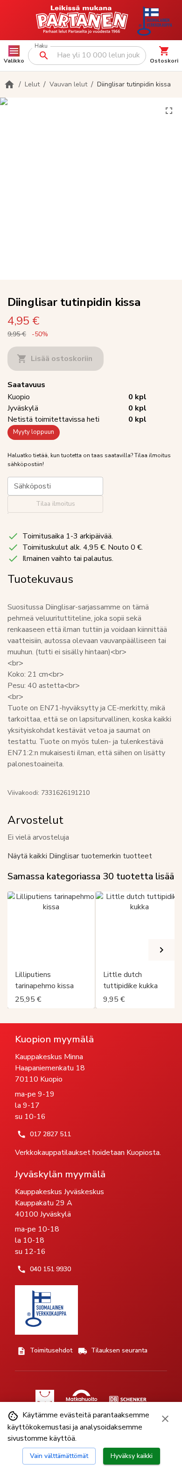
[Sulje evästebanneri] (165, 1418)
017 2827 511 (50, 1134)
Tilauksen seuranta (119, 1350)
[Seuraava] (161, 950)
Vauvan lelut (68, 84)
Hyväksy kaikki (132, 1455)
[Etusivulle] (9, 84)
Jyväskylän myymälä (60, 1174)
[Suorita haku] (44, 55)
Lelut (32, 84)
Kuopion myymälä (54, 1039)
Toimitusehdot (51, 1350)
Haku (41, 46)
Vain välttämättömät (59, 1455)
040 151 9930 (50, 1269)
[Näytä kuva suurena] (169, 110)
